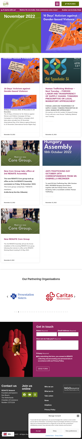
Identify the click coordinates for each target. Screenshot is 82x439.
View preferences (71, 431)
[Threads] (35, 394)
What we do (48, 391)
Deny (54, 431)
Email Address (67, 330)
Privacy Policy (59, 435)
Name (42, 330)
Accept (38, 431)
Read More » (8, 129)
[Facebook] (24, 394)
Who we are (48, 387)
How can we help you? (48, 339)
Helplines (48, 405)
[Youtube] (29, 394)
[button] (78, 416)
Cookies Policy (50, 435)
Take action (48, 396)
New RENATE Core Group (17, 239)
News (46, 400)
